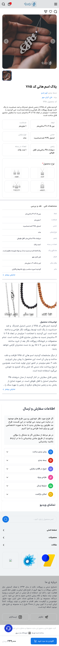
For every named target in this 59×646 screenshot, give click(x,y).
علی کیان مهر (47, 97)
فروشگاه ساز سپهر (21, 633)
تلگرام (41, 617)
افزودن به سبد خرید (46, 641)
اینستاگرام (13, 617)
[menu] (56, 4)
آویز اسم (44, 93)
